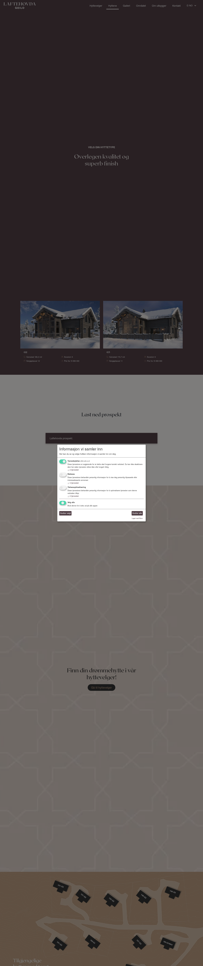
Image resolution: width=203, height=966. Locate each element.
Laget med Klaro (137, 518)
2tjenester (73, 470)
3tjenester (73, 482)
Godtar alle (137, 513)
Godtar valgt (65, 513)
